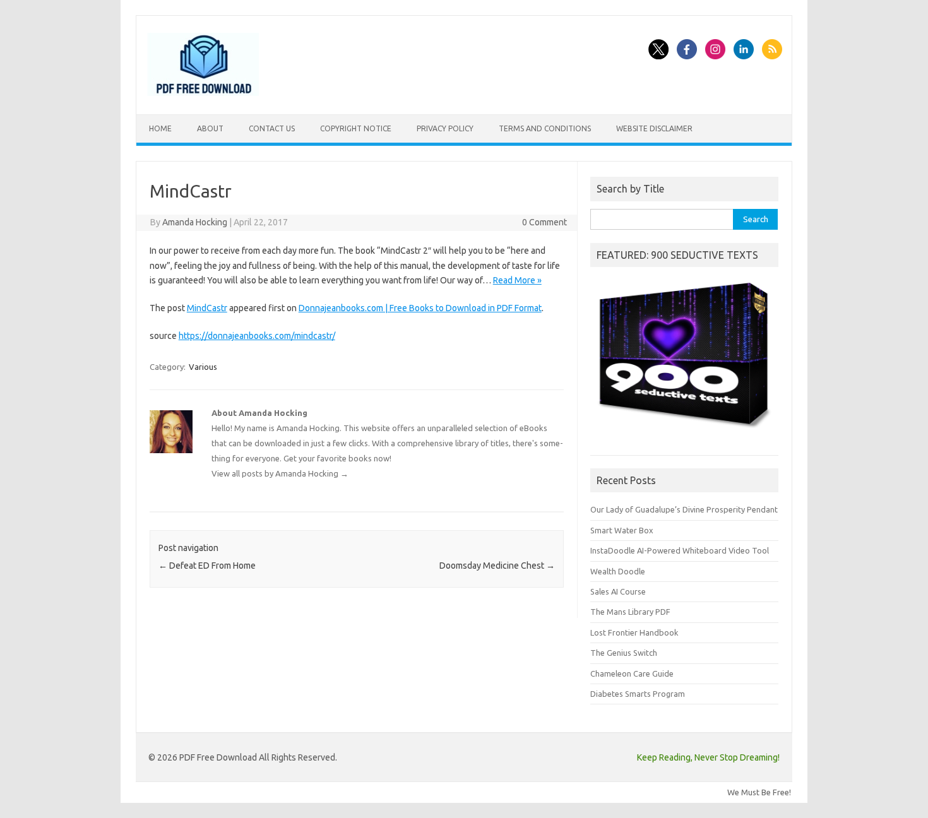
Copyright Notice (355, 128)
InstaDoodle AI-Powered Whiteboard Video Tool (679, 550)
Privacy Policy (445, 128)
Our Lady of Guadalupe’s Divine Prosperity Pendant (684, 509)
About (210, 128)
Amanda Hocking (194, 222)
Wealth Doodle (617, 571)
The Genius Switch (623, 652)
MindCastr (207, 308)
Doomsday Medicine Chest (497, 565)
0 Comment (544, 222)
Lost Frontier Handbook (634, 632)
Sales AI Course (618, 591)
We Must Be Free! (759, 792)
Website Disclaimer (654, 128)
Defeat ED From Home (207, 565)
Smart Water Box (621, 530)
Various (203, 366)
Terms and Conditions (545, 128)
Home (160, 128)
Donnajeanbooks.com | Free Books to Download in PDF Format (420, 308)
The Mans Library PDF (630, 611)
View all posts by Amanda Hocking (279, 473)
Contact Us (272, 128)
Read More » (517, 280)
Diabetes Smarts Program (637, 693)
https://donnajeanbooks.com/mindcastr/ (257, 336)
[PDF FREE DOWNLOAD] (203, 93)
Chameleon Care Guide (632, 673)
